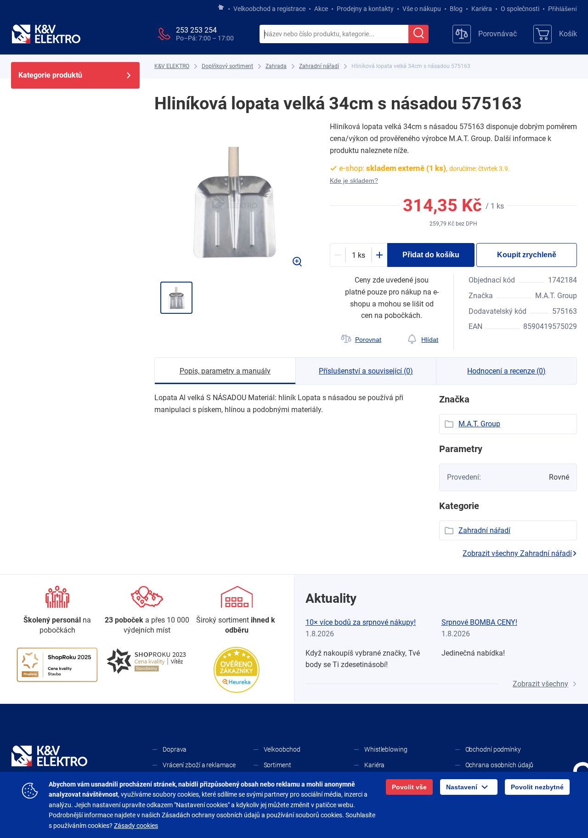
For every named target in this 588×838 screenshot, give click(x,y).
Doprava (175, 749)
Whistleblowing (385, 749)
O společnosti (520, 8)
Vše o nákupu (421, 8)
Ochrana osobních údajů (499, 765)
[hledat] (418, 34)
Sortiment (277, 765)
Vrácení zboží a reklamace (199, 765)
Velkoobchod (282, 749)
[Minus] (337, 254)
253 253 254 (196, 30)
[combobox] (334, 34)
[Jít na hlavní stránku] (221, 8)
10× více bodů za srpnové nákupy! (360, 622)
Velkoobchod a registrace (269, 8)
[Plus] (379, 254)
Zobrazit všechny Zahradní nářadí (517, 553)
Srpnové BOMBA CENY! (479, 622)
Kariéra (481, 8)
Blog (456, 8)
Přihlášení (562, 8)
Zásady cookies (136, 825)
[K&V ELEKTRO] (46, 34)
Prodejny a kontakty (365, 8)
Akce (321, 8)
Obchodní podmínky (493, 749)
